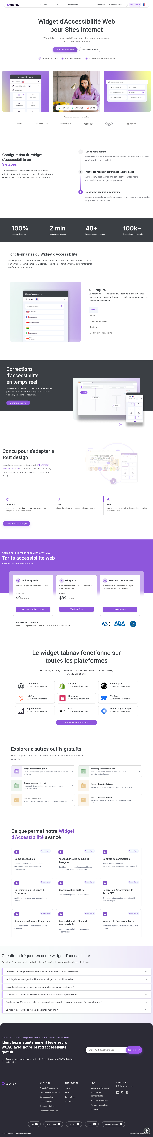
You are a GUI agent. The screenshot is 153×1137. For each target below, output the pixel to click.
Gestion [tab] (93, 327)
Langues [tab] (93, 309)
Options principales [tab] (98, 321)
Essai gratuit (135, 5)
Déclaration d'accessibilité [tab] (101, 332)
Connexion (101, 5)
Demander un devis (116, 5)
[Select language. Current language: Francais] (144, 5)
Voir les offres (76, 609)
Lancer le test (134, 1050)
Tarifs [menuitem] (57, 4)
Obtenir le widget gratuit (33, 609)
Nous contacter (120, 609)
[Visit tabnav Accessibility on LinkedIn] (117, 1092)
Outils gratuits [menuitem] (72, 4)
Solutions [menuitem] (44, 4)
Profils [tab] (93, 315)
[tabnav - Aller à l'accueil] (13, 5)
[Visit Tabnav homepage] (9, 1083)
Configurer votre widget (16, 523)
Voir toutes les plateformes (76, 722)
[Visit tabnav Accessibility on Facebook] (122, 1092)
